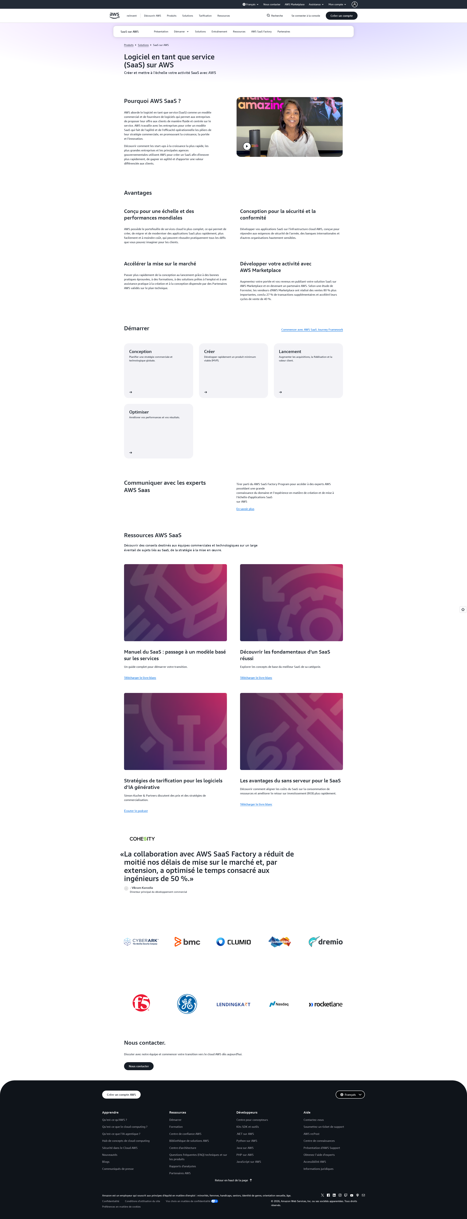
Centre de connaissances (319, 1140)
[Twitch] (345, 1196)
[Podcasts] (357, 1196)
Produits (129, 44)
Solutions (143, 44)
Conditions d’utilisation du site (142, 1201)
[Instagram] (340, 1196)
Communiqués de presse (118, 1169)
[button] (152, 15)
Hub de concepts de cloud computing (126, 1140)
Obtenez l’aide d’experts (319, 1155)
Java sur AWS (245, 1148)
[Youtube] (351, 1196)
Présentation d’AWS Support (322, 1148)
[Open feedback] (463, 609)
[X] (322, 1196)
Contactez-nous (314, 1120)
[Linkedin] (334, 1196)
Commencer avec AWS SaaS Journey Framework (312, 329)
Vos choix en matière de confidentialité (188, 1201)
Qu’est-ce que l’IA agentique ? (121, 1134)
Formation (176, 1126)
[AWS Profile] (355, 4)
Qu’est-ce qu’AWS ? (114, 1120)
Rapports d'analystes (182, 1166)
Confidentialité (110, 1201)
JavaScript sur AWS (248, 1161)
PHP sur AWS (245, 1155)
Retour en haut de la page (231, 1180)
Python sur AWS (246, 1140)
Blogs (105, 1161)
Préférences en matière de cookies (121, 1206)
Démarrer (175, 1120)
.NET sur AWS (245, 1134)
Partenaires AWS (180, 1173)
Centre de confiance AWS (185, 1134)
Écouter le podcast (136, 811)
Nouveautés (109, 1155)
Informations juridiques (318, 1169)
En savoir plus (245, 509)
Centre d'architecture (182, 1148)
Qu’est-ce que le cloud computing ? (124, 1126)
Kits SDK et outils (247, 1126)
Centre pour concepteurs (252, 1120)
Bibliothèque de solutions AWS (189, 1140)
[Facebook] (328, 1196)
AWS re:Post (311, 1134)
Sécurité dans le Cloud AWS (120, 1148)
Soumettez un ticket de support (324, 1126)
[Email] (363, 1196)
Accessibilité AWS (315, 1161)
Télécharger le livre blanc (140, 677)
